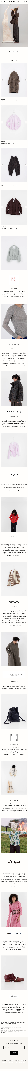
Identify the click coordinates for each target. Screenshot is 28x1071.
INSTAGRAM (17, 1060)
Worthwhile (15, 1068)
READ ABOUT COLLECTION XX (14, 886)
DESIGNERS (23, 1060)
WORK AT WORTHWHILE (18, 1064)
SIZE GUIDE (4, 1062)
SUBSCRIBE (14, 1052)
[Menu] (1, 1)
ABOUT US (4, 1060)
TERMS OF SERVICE (22, 1062)
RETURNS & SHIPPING (12, 1062)
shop (14, 54)
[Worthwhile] (14, 1)
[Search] (4, 1)
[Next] (26, 80)
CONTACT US (10, 1060)
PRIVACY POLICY (8, 1064)
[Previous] (2, 80)
